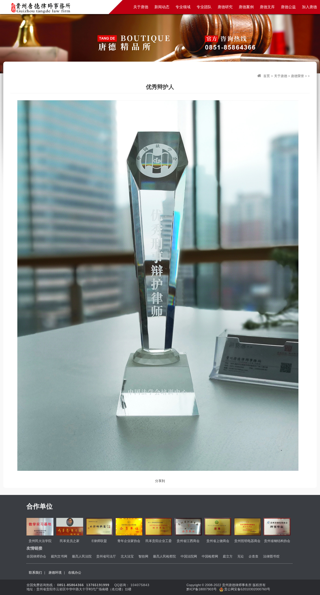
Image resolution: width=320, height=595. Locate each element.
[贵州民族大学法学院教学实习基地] (39, 526)
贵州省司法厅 (106, 556)
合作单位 (39, 506)
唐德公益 (288, 7)
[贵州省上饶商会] (217, 526)
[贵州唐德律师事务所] (40, 7)
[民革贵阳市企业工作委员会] (158, 526)
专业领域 (182, 7)
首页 (266, 76)
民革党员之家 (69, 541)
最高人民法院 (82, 556)
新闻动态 (161, 7)
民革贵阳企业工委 (158, 541)
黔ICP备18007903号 (202, 589)
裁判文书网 (59, 556)
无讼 (240, 556)
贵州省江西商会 (188, 541)
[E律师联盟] (99, 526)
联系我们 (35, 572)
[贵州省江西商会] (188, 526)
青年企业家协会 (128, 541)
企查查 (253, 556)
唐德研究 (225, 7)
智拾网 (143, 556)
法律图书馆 (271, 556)
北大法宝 (127, 556)
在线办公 (74, 572)
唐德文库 (267, 7)
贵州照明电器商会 (247, 541)
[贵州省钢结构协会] (277, 526)
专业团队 (204, 7)
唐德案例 (246, 7)
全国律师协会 (36, 556)
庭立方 (228, 556)
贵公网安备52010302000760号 (246, 589)
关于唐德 (140, 7)
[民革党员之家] (69, 526)
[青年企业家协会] (128, 526)
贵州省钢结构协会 (277, 541)
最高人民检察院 (164, 556)
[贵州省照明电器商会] (247, 526)
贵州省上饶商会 (217, 541)
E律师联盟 (99, 541)
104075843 (139, 585)
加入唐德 (309, 7)
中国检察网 (210, 556)
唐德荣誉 (297, 76)
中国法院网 (189, 556)
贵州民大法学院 (40, 541)
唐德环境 (55, 572)
